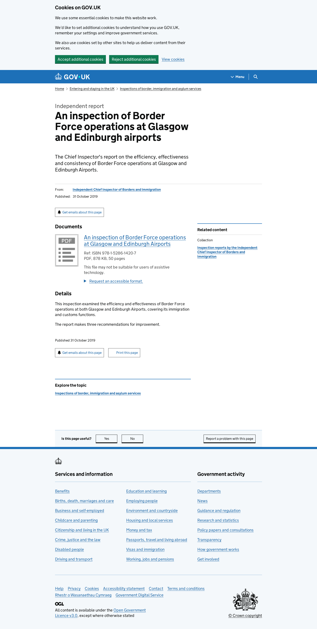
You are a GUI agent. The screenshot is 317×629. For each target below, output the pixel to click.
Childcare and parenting (76, 520)
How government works (218, 549)
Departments (209, 491)
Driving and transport (74, 559)
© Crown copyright (245, 615)
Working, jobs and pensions (150, 559)
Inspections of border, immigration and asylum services (160, 89)
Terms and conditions (186, 588)
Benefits (62, 491)
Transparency (209, 539)
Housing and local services (149, 520)
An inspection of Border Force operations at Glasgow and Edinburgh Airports (135, 240)
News (202, 500)
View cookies (173, 59)
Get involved (208, 559)
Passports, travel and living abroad (156, 539)
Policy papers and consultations (225, 529)
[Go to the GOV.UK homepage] (72, 77)
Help (59, 588)
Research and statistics (218, 520)
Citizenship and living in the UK (82, 529)
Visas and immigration (145, 549)
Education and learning (146, 491)
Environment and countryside (152, 510)
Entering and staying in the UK (92, 89)
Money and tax (139, 529)
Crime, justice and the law (77, 539)
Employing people (142, 500)
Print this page (127, 353)
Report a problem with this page (229, 439)
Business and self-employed (79, 510)
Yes (110, 439)
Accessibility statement (124, 588)
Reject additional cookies (134, 59)
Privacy (74, 588)
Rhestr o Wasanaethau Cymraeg (83, 594)
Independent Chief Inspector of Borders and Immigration (117, 189)
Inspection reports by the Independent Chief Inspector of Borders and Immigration (227, 252)
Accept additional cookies (80, 59)
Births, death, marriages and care (84, 500)
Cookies (92, 588)
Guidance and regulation (218, 510)
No (136, 439)
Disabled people (69, 549)
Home (59, 89)
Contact (156, 588)
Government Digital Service (139, 594)
